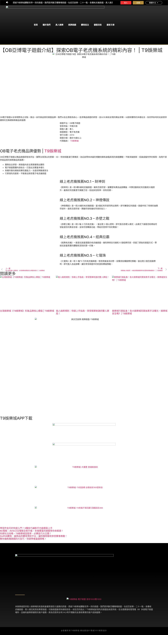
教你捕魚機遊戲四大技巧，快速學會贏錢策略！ (23, 539)
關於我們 (47, 25)
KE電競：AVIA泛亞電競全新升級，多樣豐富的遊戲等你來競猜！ (31, 531)
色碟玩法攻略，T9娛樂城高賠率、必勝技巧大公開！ (26, 533)
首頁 (36, 25)
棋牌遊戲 (72, 25)
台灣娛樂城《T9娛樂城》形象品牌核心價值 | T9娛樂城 (27, 311)
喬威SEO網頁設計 (99, 630)
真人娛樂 (59, 25)
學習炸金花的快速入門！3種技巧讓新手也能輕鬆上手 (26, 528)
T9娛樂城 (74, 141)
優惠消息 (98, 25)
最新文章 (111, 25)
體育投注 (85, 25)
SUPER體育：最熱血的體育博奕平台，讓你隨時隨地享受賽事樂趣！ (33, 536)
